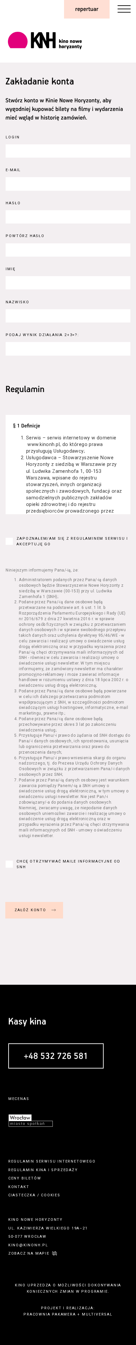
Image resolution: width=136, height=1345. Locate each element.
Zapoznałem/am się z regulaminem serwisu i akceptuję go (72, 541)
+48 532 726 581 (56, 1056)
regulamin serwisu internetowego (52, 1161)
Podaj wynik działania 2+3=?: (42, 335)
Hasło (13, 203)
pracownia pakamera (49, 1314)
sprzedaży (64, 1170)
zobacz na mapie (29, 1253)
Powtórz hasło (25, 236)
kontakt (18, 1187)
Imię (10, 269)
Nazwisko (17, 302)
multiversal (97, 1314)
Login (12, 137)
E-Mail (13, 170)
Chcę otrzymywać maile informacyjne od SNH (68, 864)
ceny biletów (24, 1178)
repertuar (86, 9)
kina (41, 1170)
